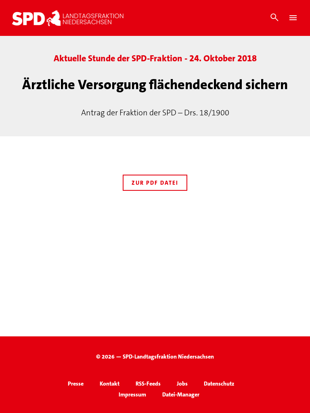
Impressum (132, 394)
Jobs (182, 383)
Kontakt (109, 383)
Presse (76, 383)
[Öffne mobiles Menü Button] (293, 18)
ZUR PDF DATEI (155, 182)
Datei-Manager (180, 394)
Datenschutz (219, 383)
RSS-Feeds (148, 383)
